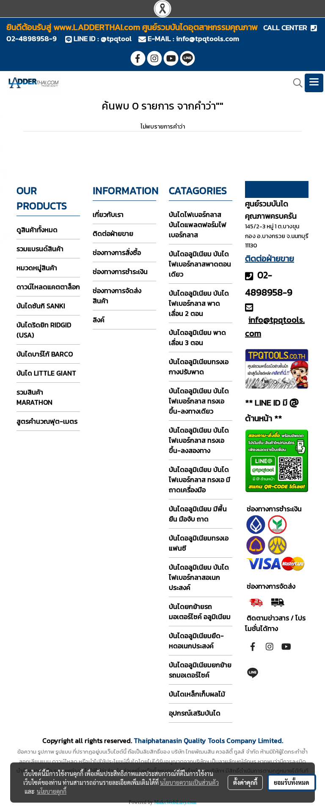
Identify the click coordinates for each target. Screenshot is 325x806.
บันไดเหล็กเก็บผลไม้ (197, 694)
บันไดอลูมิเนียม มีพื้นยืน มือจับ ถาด (198, 514)
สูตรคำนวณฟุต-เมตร (47, 421)
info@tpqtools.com (207, 38)
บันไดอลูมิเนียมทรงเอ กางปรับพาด (199, 366)
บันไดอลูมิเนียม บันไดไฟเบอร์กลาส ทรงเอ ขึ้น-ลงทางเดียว (199, 401)
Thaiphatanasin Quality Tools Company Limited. (208, 740)
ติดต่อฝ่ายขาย (113, 233)
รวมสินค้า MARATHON (34, 397)
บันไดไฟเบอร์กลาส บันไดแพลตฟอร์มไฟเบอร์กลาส (197, 224)
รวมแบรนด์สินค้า (40, 249)
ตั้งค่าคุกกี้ (245, 782)
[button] (294, 83)
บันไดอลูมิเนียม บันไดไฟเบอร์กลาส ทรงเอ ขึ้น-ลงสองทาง (199, 440)
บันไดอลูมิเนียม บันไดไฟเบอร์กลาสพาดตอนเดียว (200, 264)
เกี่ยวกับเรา (108, 214)
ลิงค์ (99, 320)
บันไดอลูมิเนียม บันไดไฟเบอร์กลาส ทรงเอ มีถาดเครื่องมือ (199, 479)
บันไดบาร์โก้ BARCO (45, 354)
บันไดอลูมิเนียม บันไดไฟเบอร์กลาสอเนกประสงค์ (199, 577)
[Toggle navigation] (314, 83)
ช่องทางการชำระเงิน (120, 271)
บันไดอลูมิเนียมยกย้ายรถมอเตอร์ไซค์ (200, 670)
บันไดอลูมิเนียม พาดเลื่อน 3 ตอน (197, 337)
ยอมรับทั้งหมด (291, 782)
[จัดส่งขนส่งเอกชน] (277, 601)
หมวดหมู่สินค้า (37, 268)
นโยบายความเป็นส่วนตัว (189, 782)
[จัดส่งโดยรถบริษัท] (256, 601)
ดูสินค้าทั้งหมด (37, 230)
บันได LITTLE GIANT (46, 373)
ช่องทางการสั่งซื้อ (117, 252)
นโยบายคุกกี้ (51, 791)
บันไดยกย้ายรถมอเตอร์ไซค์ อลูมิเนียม (200, 611)
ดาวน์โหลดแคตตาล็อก (48, 287)
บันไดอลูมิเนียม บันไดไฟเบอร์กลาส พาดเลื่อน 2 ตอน (199, 303)
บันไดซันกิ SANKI (41, 306)
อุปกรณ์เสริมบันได (194, 713)
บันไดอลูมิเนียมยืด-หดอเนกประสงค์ (196, 641)
